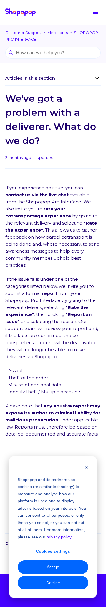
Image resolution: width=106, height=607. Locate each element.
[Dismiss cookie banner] (86, 468)
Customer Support (23, 32)
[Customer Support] (20, 12)
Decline (53, 582)
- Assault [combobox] (15, 370)
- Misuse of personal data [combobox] (33, 384)
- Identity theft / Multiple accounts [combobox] (43, 392)
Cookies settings (53, 551)
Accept (53, 567)
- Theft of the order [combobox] (27, 377)
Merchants (57, 32)
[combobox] (53, 272)
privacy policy (59, 537)
